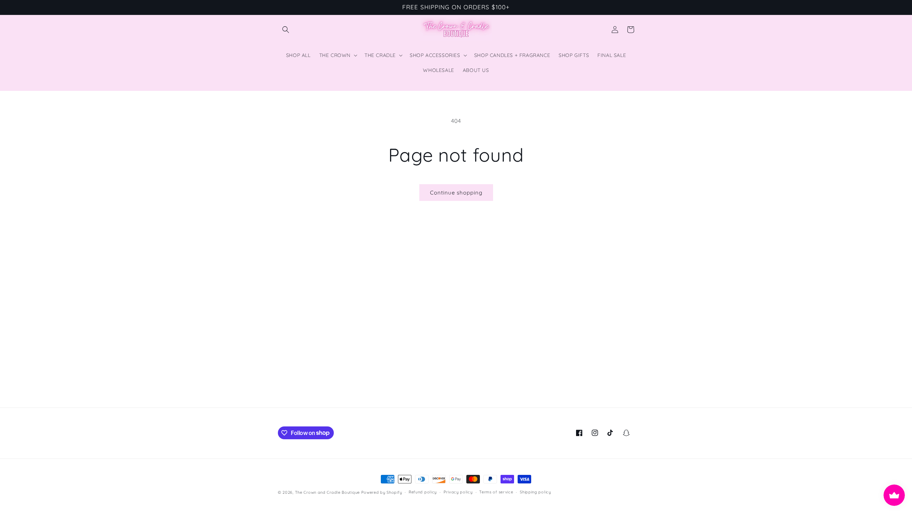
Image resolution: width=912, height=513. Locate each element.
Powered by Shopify (381, 492)
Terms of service (496, 491)
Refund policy (423, 491)
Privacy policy (458, 491)
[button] (286, 29)
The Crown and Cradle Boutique (327, 492)
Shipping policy (535, 491)
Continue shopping (456, 192)
